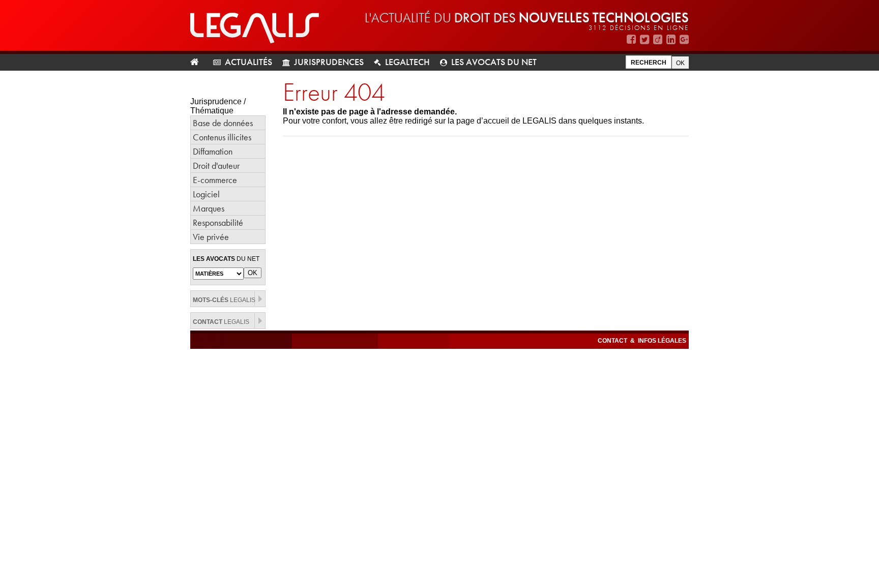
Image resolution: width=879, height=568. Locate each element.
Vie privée (211, 237)
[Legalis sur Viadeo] (657, 39)
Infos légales (662, 340)
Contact (613, 340)
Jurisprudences (329, 62)
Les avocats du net (494, 62)
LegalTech (407, 62)
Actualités (248, 62)
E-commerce (215, 180)
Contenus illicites (222, 137)
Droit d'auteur (216, 165)
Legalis (224, 300)
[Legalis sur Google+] (684, 39)
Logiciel (206, 194)
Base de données (223, 123)
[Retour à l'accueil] (198, 62)
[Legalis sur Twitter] (644, 39)
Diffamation (212, 151)
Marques (208, 208)
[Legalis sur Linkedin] (671, 39)
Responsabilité (218, 222)
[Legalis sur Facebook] (631, 39)
